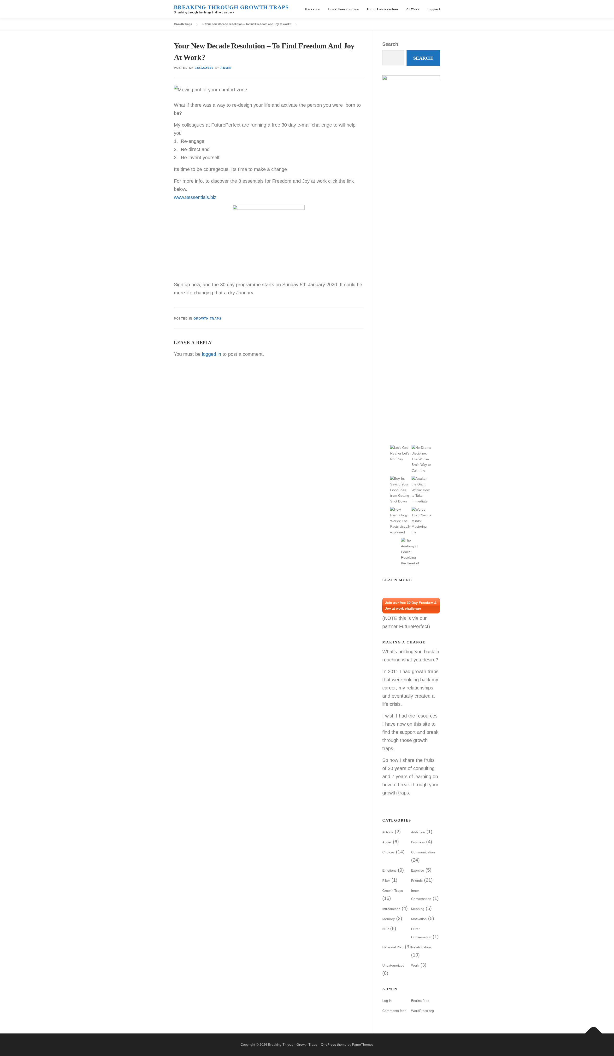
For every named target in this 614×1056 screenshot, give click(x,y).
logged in (211, 354)
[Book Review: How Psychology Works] (400, 521)
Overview (312, 9)
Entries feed (420, 1001)
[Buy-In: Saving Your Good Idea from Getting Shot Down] (400, 490)
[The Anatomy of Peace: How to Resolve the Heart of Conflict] (411, 557)
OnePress (328, 1044)
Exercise (417, 870)
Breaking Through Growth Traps (231, 7)
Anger (386, 842)
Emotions (389, 870)
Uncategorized (393, 965)
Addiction (418, 832)
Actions (387, 832)
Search (390, 44)
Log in (387, 1001)
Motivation (419, 919)
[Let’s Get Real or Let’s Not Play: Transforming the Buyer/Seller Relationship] (400, 453)
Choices (388, 852)
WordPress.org (422, 1011)
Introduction (391, 909)
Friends (417, 880)
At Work (412, 9)
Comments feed (394, 1011)
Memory (388, 919)
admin (226, 68)
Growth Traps (207, 318)
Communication (423, 852)
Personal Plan (392, 947)
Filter (386, 880)
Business (418, 842)
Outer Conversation (382, 9)
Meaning (417, 909)
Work (415, 965)
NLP (385, 929)
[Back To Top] (593, 1033)
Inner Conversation (343, 9)
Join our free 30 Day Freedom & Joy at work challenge (411, 605)
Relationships (421, 947)
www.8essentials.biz (195, 197)
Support (434, 9)
